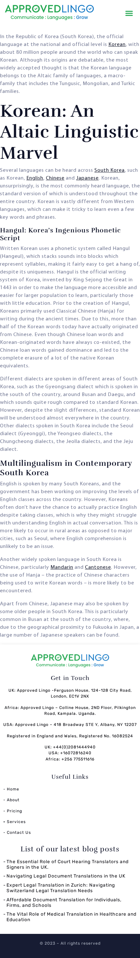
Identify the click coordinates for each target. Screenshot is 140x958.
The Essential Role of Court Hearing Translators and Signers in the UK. (68, 864)
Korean (117, 44)
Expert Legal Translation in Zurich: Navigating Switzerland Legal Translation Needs (61, 887)
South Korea (109, 170)
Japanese (87, 178)
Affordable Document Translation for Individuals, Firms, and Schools (64, 902)
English (34, 178)
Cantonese (98, 567)
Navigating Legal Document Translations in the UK (66, 876)
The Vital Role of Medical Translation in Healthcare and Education (71, 916)
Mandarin (61, 567)
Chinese (55, 178)
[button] (129, 13)
